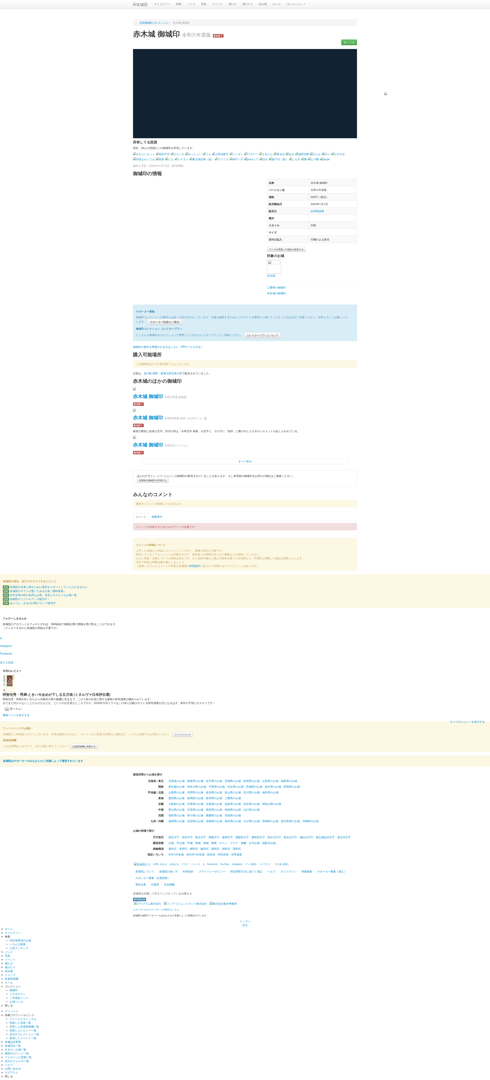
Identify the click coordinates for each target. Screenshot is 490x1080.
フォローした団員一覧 (18, 1057)
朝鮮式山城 (269, 843)
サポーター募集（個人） (332, 871)
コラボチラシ (18, 994)
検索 (178, 4)
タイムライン (162, 4)
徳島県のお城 (176, 815)
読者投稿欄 (11, 978)
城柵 (243, 843)
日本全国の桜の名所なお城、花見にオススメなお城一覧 (40, 595)
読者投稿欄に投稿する (84, 746)
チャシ (223, 843)
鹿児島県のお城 (290, 821)
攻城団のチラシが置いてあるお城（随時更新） (35, 591)
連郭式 (172, 848)
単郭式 (183, 848)
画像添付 (157, 516)
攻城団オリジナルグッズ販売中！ (27, 599)
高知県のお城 (233, 815)
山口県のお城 (251, 809)
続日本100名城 (195, 854)
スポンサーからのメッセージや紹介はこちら (156, 909)
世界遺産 (236, 854)
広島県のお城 (195, 809)
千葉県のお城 (217, 786)
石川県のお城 (251, 792)
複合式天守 (290, 837)
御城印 (14, 990)
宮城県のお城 (233, 781)
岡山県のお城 (176, 809)
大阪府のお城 (176, 804)
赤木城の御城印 (276, 293)
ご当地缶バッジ (19, 998)
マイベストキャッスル (23, 1019)
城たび (233, 4)
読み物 (263, 4)
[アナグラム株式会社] (147, 903)
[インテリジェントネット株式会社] (185, 903)
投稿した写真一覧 (20, 1022)
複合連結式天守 (325, 837)
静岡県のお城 (195, 798)
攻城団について (144, 871)
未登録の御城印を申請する (153, 480)
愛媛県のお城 (214, 815)
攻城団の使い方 (168, 871)
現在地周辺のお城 (20, 940)
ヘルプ (271, 871)
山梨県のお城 (176, 792)
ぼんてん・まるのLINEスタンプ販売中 (30, 603)
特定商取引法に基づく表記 (246, 871)
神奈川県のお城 (196, 786)
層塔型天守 (258, 837)
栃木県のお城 (273, 786)
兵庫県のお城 (195, 804)
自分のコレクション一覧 (24, 1034)
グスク (234, 843)
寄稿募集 (306, 871)
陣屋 (214, 843)
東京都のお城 (176, 786)
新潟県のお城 (214, 792)
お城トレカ (16, 1001)
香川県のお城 (195, 815)
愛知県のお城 (176, 798)
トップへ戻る (245, 923)
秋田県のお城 (251, 781)
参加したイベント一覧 (23, 1038)
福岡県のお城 (176, 821)
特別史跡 (223, 854)
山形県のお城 (270, 781)
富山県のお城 (233, 792)
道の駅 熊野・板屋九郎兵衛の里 (163, 373)
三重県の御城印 (276, 287)
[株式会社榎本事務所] (223, 903)
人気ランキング (19, 948)
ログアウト (11, 1072)
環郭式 (237, 848)
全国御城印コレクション (154, 23)
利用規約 (194, 566)
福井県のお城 (270, 792)
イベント (217, 4)
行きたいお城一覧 (15, 1049)
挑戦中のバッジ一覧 (17, 1053)
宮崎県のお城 (270, 821)
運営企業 (140, 884)
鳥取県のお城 (214, 809)
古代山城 (254, 843)
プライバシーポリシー (211, 871)
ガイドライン (288, 871)
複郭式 (215, 848)
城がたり (247, 4)
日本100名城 (176, 854)
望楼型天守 (242, 837)
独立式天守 (274, 837)
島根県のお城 (233, 809)
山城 (171, 843)
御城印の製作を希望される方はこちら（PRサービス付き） (168, 347)
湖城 (206, 843)
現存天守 (187, 837)
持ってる (349, 42)
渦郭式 (226, 848)
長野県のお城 (195, 792)
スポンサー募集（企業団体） (152, 878)
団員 (285, 864)
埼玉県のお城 (235, 786)
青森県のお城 (195, 781)
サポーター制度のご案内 (164, 322)
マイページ (11, 1011)
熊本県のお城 (233, 821)
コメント (141, 516)
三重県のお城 (233, 798)
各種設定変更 (13, 1042)
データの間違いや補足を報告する (286, 249)
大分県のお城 (251, 821)
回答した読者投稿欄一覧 (24, 1026)
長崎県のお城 (214, 821)
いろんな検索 (18, 944)
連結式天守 (306, 837)
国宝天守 (173, 837)
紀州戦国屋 (317, 211)
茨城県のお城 (254, 786)
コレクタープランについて (262, 335)
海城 (198, 843)
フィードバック (183, 734)
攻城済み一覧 (13, 1045)
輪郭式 (205, 848)
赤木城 (271, 275)
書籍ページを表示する (16, 715)
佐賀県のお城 (195, 821)
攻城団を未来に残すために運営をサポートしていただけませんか (45, 587)
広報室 (155, 884)
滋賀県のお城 (233, 804)
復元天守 (200, 837)
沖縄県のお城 (310, 821)
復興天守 (227, 837)
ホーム (9, 929)
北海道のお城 (176, 781)
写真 (203, 4)
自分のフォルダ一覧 (17, 1061)
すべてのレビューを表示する (467, 722)
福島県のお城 (289, 781)
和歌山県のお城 (271, 804)
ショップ (10, 975)
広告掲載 (169, 884)
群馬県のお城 (292, 786)
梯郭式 (194, 848)
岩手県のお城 (214, 781)
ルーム (277, 4)
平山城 (180, 843)
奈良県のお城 (251, 804)
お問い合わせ (13, 1068)
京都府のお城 (214, 804)
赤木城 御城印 (148, 396)
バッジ (191, 4)
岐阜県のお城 (214, 798)
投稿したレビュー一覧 (23, 1030)
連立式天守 (344, 837)
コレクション (294, 4)
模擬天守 (214, 837)
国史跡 (211, 854)
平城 (190, 843)
